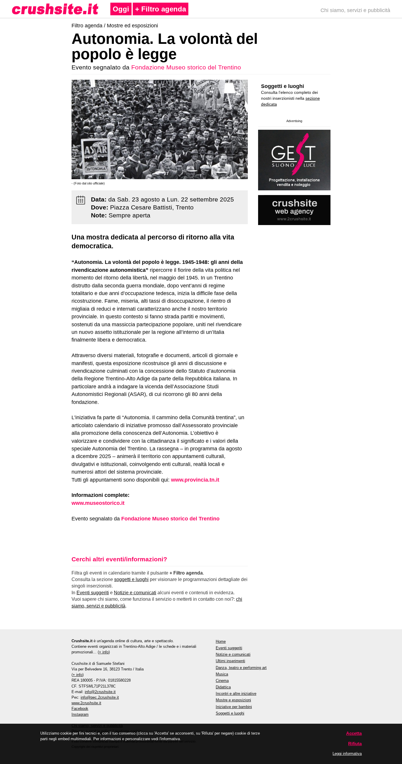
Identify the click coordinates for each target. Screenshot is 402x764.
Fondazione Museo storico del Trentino (186, 67)
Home (221, 641)
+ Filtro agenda (160, 9)
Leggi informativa (347, 753)
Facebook (80, 708)
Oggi (121, 9)
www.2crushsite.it (86, 703)
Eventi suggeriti (93, 592)
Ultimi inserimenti (230, 661)
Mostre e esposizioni (233, 700)
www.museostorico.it (98, 503)
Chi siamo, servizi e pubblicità (355, 10)
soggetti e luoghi (131, 579)
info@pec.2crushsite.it (100, 697)
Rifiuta (355, 743)
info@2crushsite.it (100, 692)
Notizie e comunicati (135, 592)
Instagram (80, 714)
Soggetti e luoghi (282, 86)
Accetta (354, 733)
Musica (222, 674)
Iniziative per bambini (234, 707)
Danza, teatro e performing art (241, 667)
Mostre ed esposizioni (132, 26)
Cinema (222, 680)
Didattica (223, 687)
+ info (104, 652)
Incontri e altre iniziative (236, 693)
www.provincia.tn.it (195, 480)
